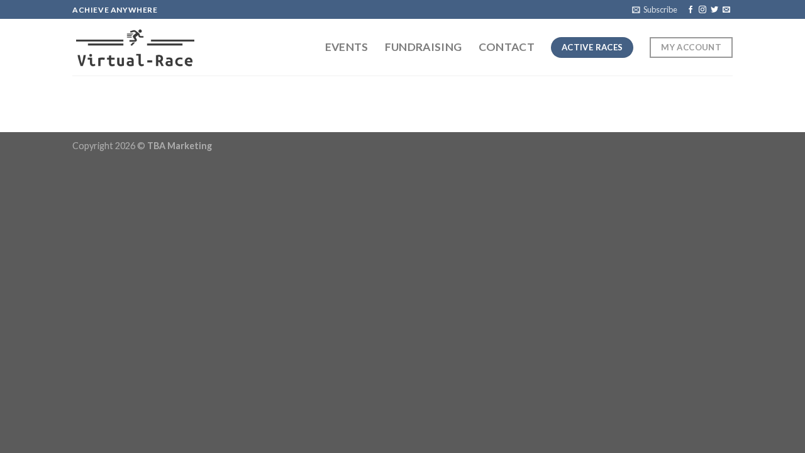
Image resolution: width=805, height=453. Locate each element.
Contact (507, 46)
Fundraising (423, 46)
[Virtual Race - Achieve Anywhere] (135, 47)
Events (347, 46)
